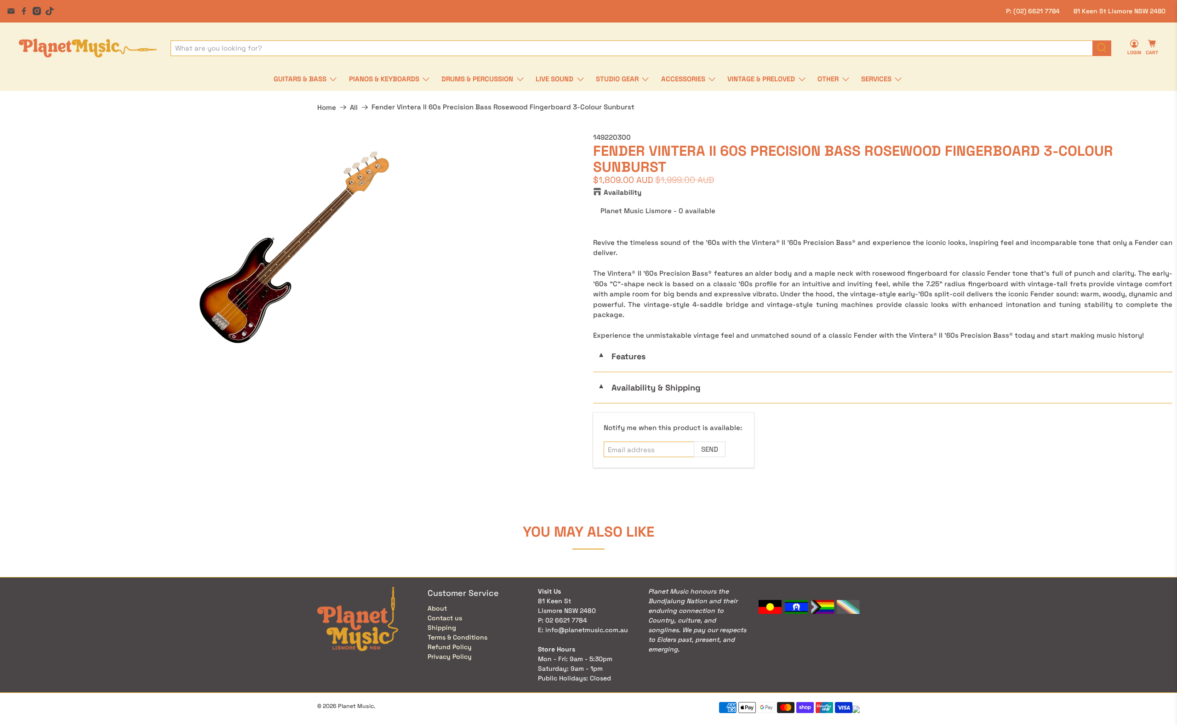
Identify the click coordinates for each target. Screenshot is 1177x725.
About (437, 608)
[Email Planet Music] (11, 11)
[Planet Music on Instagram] (37, 11)
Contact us (445, 618)
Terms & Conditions (457, 637)
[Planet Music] (88, 48)
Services (876, 78)
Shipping (442, 627)
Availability (622, 192)
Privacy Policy (450, 656)
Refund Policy (450, 647)
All (354, 107)
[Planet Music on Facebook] (24, 11)
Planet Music (356, 706)
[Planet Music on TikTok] (50, 11)
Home (326, 107)
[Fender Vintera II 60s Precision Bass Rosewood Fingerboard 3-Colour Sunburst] (294, 247)
